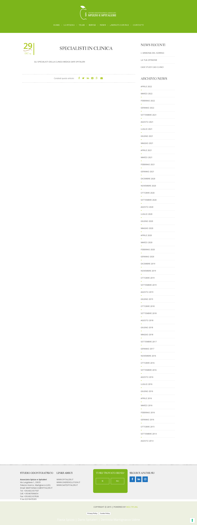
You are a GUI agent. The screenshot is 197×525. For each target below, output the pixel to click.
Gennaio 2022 (147, 107)
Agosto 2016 (147, 377)
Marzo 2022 (146, 93)
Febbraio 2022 (148, 100)
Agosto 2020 (147, 207)
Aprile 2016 (146, 398)
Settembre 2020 (149, 200)
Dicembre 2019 (148, 263)
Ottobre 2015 (148, 426)
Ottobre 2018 (148, 306)
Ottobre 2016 (148, 363)
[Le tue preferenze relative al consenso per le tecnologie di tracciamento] (192, 520)
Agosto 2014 (147, 441)
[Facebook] (132, 479)
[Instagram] (145, 479)
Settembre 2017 (149, 341)
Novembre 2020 (148, 185)
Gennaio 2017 (147, 348)
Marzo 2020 (146, 242)
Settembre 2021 (149, 115)
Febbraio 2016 (148, 412)
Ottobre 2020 (148, 192)
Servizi (92, 25)
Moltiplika (131, 507)
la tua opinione (149, 60)
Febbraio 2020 (148, 249)
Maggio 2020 (147, 228)
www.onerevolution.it (68, 482)
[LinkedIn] (138, 479)
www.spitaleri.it (65, 479)
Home (56, 25)
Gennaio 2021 (147, 171)
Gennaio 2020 (147, 256)
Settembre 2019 (149, 285)
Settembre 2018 (149, 313)
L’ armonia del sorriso (152, 53)
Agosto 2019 (147, 292)
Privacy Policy (92, 513)
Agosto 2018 (147, 320)
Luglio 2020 (146, 214)
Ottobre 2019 (148, 278)
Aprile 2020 (146, 235)
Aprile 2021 (146, 150)
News (103, 25)
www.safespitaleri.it (67, 485)
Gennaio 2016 (147, 419)
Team (82, 25)
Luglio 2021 (146, 129)
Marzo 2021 (146, 157)
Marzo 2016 (146, 405)
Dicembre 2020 (148, 178)
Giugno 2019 (147, 299)
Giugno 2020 (147, 221)
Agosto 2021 (147, 122)
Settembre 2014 (149, 433)
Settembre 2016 (149, 370)
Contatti (138, 25)
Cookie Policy (105, 513)
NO (117, 481)
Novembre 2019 (148, 270)
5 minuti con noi (119, 25)
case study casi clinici (152, 67)
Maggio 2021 (147, 143)
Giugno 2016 (147, 391)
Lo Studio (69, 25)
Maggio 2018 (147, 334)
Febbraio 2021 (148, 164)
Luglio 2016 (146, 384)
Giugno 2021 (147, 136)
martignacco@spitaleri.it (39, 488)
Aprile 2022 (146, 86)
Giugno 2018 (147, 327)
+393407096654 (31, 493)
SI (102, 481)
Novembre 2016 (148, 356)
